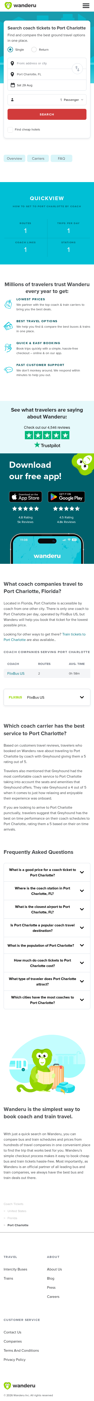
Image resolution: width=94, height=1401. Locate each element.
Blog (50, 1278)
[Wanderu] (20, 5)
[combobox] (47, 63)
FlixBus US (15, 673)
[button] (86, 5)
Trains (8, 1278)
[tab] (19, 52)
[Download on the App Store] (25, 496)
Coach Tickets (14, 1204)
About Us (54, 1269)
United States (17, 1211)
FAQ (61, 158)
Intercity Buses (15, 1269)
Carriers (38, 158)
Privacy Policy (15, 1359)
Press (51, 1287)
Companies (13, 1341)
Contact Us (12, 1332)
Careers (53, 1296)
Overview (14, 158)
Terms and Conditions (21, 1350)
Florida (12, 1218)
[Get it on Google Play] (66, 496)
